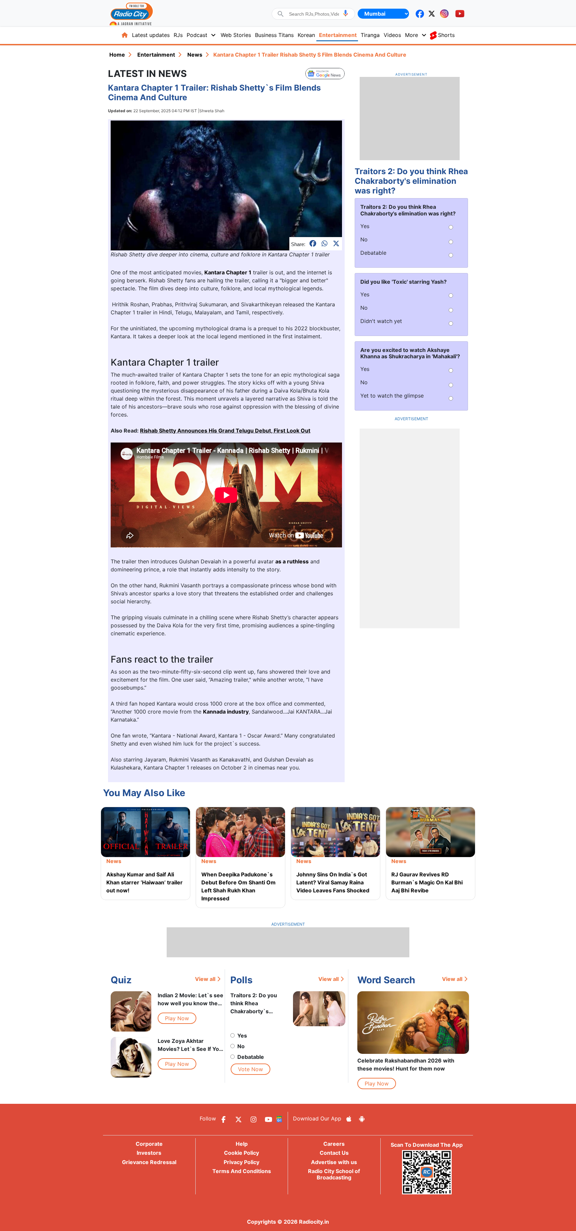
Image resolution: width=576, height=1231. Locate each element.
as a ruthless (292, 561)
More (411, 35)
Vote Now (250, 1069)
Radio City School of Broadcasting (334, 1174)
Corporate (149, 1143)
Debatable (250, 1057)
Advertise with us (334, 1162)
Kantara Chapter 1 (227, 272)
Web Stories (236, 35)
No (241, 1046)
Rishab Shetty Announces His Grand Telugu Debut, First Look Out (225, 430)
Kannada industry (226, 711)
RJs (178, 35)
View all (205, 979)
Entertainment (338, 35)
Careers (334, 1143)
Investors (149, 1152)
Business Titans (274, 35)
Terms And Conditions (241, 1171)
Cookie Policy (241, 1152)
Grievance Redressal (149, 1162)
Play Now (177, 1018)
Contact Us (334, 1152)
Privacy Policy (241, 1162)
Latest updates (151, 35)
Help (242, 1143)
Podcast (197, 35)
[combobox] (314, 14)
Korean (306, 35)
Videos (392, 35)
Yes (242, 1035)
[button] (345, 13)
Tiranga (370, 35)
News (194, 54)
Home (117, 54)
